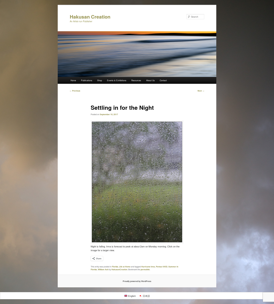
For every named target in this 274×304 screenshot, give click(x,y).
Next (201, 90)
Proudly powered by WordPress (137, 281)
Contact (163, 80)
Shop (99, 80)
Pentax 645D (161, 266)
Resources (136, 80)
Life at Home (124, 266)
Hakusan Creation (90, 16)
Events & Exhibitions (116, 80)
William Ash (103, 269)
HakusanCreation (119, 269)
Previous (75, 90)
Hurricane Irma (148, 266)
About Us (150, 80)
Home (73, 80)
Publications (86, 80)
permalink (145, 269)
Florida (115, 266)
